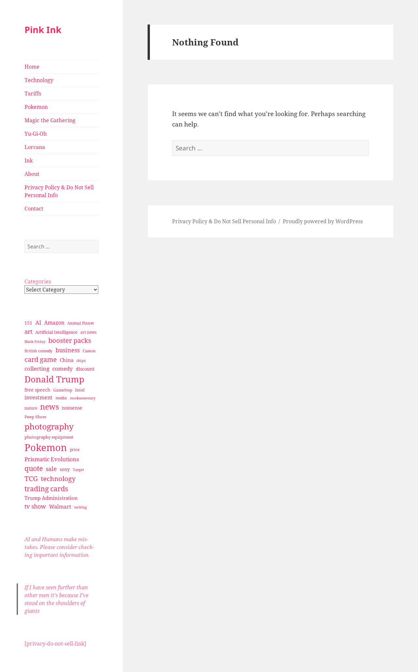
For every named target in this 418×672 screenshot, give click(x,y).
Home (32, 66)
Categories (37, 281)
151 (28, 323)
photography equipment (48, 437)
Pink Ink (42, 30)
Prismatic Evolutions (51, 459)
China (66, 359)
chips (81, 360)
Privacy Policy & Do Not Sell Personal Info (59, 191)
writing (80, 507)
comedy (62, 368)
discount (85, 369)
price (74, 449)
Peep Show (35, 417)
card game (40, 359)
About (32, 173)
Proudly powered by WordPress (323, 221)
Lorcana (34, 147)
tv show (35, 506)
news (49, 407)
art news (88, 332)
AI (38, 322)
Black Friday (34, 341)
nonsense (72, 408)
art (28, 331)
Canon (89, 351)
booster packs (69, 340)
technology (58, 478)
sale (51, 468)
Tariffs (32, 93)
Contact (33, 208)
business (68, 350)
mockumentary (82, 398)
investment (38, 397)
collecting (36, 368)
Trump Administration (51, 497)
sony (65, 469)
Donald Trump (54, 379)
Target (78, 469)
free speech (37, 390)
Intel (80, 390)
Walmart (60, 506)
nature (30, 408)
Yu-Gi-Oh (35, 133)
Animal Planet (80, 323)
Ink (28, 160)
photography (48, 426)
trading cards (46, 488)
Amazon (54, 322)
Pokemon (36, 106)
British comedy (38, 351)
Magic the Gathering (49, 120)
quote (33, 468)
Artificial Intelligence (56, 332)
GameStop (62, 390)
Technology (38, 80)
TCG (31, 478)
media (61, 398)
